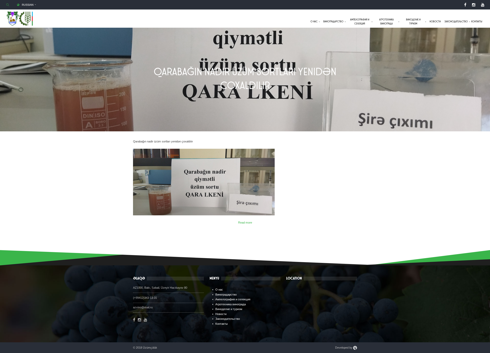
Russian (27, 4)
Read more (245, 222)
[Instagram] (473, 5)
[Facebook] (465, 5)
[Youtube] (482, 5)
